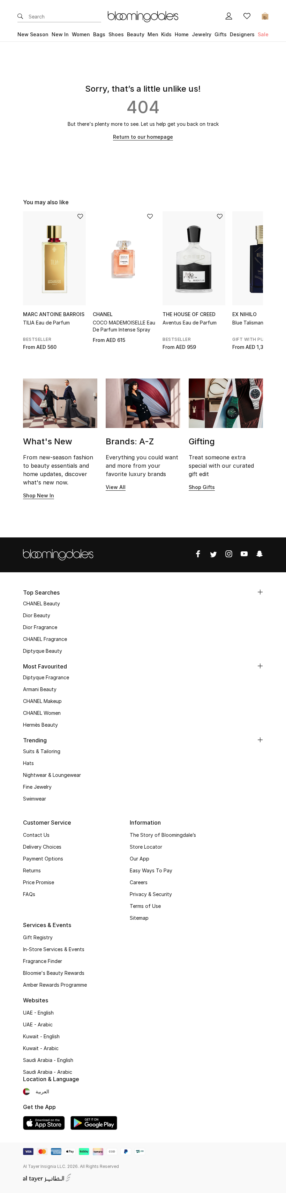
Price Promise (38, 882)
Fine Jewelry (37, 787)
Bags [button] (99, 34)
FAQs (29, 894)
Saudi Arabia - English (48, 1060)
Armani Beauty (40, 689)
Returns (32, 870)
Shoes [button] (116, 34)
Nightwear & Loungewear (52, 775)
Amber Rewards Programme (55, 985)
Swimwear (34, 799)
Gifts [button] (220, 34)
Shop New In (38, 495)
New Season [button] (32, 34)
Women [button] (81, 34)
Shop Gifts (202, 487)
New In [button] (60, 34)
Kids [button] (166, 34)
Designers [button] (242, 34)
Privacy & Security (151, 894)
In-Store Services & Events (53, 949)
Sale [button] (263, 34)
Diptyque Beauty (42, 651)
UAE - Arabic (38, 1024)
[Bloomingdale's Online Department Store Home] (143, 16)
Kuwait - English (41, 1036)
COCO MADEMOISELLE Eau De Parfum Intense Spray (124, 326)
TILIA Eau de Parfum (46, 323)
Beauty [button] (135, 34)
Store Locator (146, 847)
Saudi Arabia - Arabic (47, 1072)
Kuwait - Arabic (41, 1048)
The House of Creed (189, 314)
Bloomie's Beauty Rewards (53, 973)
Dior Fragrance (40, 627)
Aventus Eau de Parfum (190, 323)
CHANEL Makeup (42, 701)
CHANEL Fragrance (45, 639)
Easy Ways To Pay (151, 870)
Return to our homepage (143, 137)
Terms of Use (145, 906)
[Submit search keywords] (20, 17)
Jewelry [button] (201, 34)
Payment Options (43, 859)
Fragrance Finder (42, 961)
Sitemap (139, 918)
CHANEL (103, 314)
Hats (28, 763)
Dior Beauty (36, 615)
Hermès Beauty (40, 725)
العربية (42, 1091)
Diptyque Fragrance (46, 677)
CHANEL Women (42, 713)
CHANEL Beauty (41, 603)
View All (116, 487)
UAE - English (38, 1013)
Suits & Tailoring (41, 751)
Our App (139, 859)
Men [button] (153, 34)
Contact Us (36, 835)
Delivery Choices (42, 847)
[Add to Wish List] (80, 217)
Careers (139, 882)
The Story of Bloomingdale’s (163, 835)
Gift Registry (38, 937)
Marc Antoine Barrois (53, 314)
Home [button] (182, 34)
